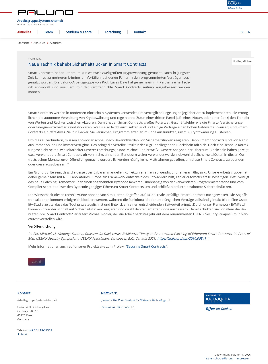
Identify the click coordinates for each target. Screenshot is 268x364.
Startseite (23, 43)
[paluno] (45, 14)
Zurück (36, 262)
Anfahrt (22, 334)
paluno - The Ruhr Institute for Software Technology (133, 300)
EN (248, 32)
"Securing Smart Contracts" (146, 246)
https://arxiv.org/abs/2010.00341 (181, 238)
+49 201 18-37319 (40, 330)
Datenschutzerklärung (219, 358)
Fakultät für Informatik (115, 307)
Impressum (243, 358)
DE (242, 32)
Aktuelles (39, 43)
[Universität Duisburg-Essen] (239, 8)
